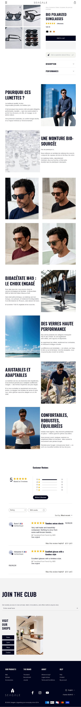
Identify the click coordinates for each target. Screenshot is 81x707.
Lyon (8, 642)
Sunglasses (62, 7)
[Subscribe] (77, 608)
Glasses (57, 7)
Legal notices (46, 677)
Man (6, 674)
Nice (8, 647)
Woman (7, 677)
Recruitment (27, 677)
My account (63, 680)
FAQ (61, 674)
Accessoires (9, 680)
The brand (26, 674)
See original (35, 537)
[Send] (72, 55)
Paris (8, 637)
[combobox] (18, 510)
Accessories (52, 7)
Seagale (13, 702)
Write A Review (40, 497)
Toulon (8, 652)
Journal (25, 680)
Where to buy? (46, 674)
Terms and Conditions (48, 680)
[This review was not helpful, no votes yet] (70, 543)
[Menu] (6, 2)
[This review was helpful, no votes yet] (66, 543)
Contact (62, 677)
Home (47, 7)
